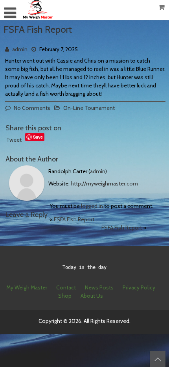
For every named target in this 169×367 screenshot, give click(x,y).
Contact (66, 287)
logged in (92, 205)
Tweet (14, 139)
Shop (65, 295)
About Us (92, 295)
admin (20, 49)
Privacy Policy (139, 287)
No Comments (32, 107)
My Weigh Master (26, 287)
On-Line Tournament (89, 107)
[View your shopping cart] (161, 7)
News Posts (99, 287)
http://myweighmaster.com (104, 183)
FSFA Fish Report (74, 219)
